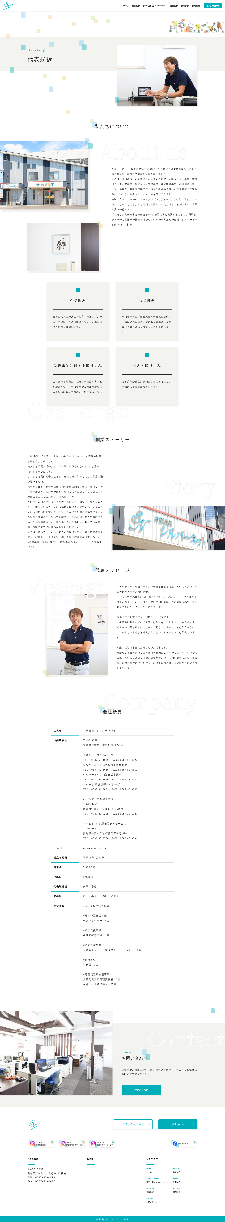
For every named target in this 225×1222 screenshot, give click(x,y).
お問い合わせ (213, 5)
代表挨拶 (185, 5)
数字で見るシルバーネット (155, 5)
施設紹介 (136, 5)
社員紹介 (174, 5)
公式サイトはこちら (133, 1124)
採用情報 (196, 5)
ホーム (126, 5)
